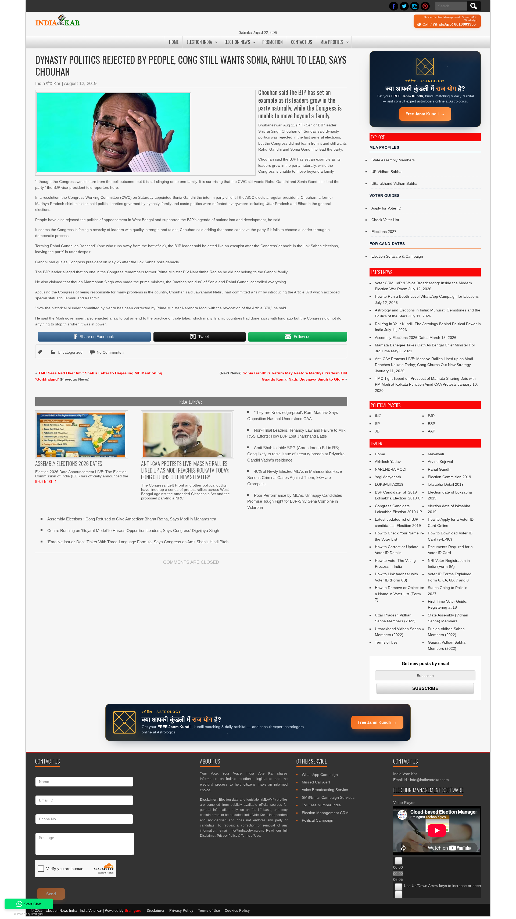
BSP (431, 423)
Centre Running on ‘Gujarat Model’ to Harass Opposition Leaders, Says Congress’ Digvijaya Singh (133, 530)
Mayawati (436, 454)
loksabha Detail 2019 (446, 484)
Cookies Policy (237, 911)
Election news (237, 42)
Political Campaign (317, 820)
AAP (431, 431)
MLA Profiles (331, 42)
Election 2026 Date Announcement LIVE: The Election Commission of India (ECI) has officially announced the (81, 474)
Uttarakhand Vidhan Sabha (394, 183)
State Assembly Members (393, 160)
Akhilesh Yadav (388, 461)
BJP (431, 416)
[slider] (453, 885)
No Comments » (110, 352)
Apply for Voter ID (386, 208)
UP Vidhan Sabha (386, 171)
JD (377, 431)
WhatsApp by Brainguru (29, 914)
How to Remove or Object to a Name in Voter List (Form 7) (399, 594)
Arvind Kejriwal (440, 461)
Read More (44, 481)
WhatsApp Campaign (320, 774)
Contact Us (301, 42)
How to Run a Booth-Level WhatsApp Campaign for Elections (427, 296)
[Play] (398, 860)
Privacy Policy (227, 836)
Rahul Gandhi (439, 469)
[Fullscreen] (398, 894)
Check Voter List (385, 220)
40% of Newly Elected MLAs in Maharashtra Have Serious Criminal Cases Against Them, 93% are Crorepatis (294, 477)
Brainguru (133, 911)
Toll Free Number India (321, 805)
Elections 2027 (383, 231)
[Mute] (398, 886)
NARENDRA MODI (390, 469)
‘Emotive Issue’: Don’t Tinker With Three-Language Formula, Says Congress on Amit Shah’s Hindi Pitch (137, 542)
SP (377, 423)
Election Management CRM (325, 813)
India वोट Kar (47, 83)
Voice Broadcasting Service (325, 789)
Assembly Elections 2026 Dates (401, 337)
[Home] (57, 25)
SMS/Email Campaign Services (328, 797)
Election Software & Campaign (397, 256)
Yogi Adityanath (388, 477)
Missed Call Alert (316, 782)
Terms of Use (386, 642)
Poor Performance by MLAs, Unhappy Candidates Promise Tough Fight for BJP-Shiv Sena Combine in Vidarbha (294, 501)
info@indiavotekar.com (246, 830)
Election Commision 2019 (449, 477)
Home (173, 42)
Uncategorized (70, 352)
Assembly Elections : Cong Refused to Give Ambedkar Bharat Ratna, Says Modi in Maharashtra (131, 519)
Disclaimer (207, 836)
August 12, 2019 (80, 83)
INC (378, 416)
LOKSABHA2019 (389, 484)
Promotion (272, 42)
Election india (199, 42)
